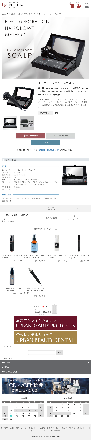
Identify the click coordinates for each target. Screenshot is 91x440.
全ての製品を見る (10, 372)
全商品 (4, 14)
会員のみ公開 (51, 218)
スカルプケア (33, 14)
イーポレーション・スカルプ (51, 14)
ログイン (70, 219)
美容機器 (12, 14)
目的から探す (22, 14)
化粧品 (6, 367)
